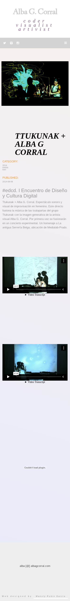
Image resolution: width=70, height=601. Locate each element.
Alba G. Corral (35, 12)
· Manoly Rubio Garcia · (51, 596)
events (5, 167)
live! (4, 170)
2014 (4, 165)
